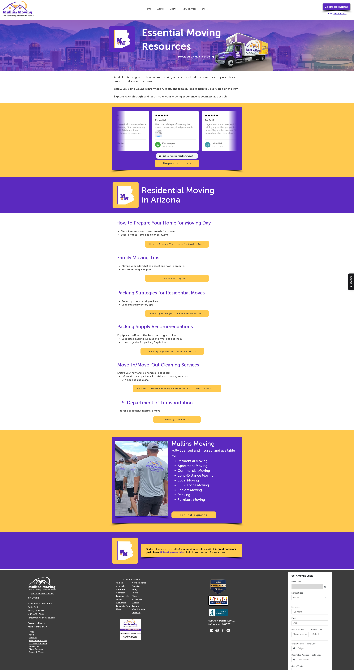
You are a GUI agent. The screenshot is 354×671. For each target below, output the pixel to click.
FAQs (31, 632)
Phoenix (136, 596)
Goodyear (121, 602)
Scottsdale (137, 599)
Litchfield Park (123, 606)
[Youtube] (211, 630)
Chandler (120, 593)
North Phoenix (139, 583)
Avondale (121, 586)
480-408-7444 (340, 14)
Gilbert (119, 599)
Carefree (120, 589)
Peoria (135, 593)
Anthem (119, 583)
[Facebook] (222, 630)
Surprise (135, 602)
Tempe (135, 606)
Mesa (118, 609)
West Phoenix (138, 609)
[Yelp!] (228, 630)
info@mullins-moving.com (41, 617)
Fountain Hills (122, 596)
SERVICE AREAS (131, 579)
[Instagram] (217, 630)
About (32, 635)
